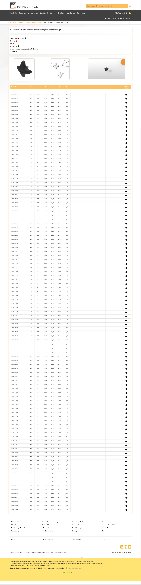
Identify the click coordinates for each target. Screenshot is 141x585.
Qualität (42, 13)
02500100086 (14, 452)
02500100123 (14, 307)
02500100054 (14, 118)
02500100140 (14, 255)
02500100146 (14, 283)
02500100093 (14, 198)
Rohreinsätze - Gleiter (109, 525)
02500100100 (14, 323)
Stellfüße (14, 525)
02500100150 (14, 493)
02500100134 (14, 477)
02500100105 (14, 388)
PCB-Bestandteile (47, 531)
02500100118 (14, 215)
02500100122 (14, 275)
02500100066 (14, 122)
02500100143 (14, 336)
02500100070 (14, 178)
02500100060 (14, 223)
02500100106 (14, 424)
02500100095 (14, 231)
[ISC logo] (24, 6)
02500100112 (14, 456)
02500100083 (14, 408)
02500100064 (14, 295)
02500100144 (14, 356)
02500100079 (14, 344)
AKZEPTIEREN (64, 572)
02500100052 (14, 110)
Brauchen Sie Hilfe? (60, 552)
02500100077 (14, 299)
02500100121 (14, 251)
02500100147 (14, 340)
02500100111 (14, 444)
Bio (103, 531)
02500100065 (14, 315)
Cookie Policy (49, 552)
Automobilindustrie (48, 540)
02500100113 (14, 469)
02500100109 (14, 412)
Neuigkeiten (70, 13)
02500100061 (14, 239)
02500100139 (14, 509)
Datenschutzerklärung (16, 552)
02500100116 (14, 186)
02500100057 (14, 162)
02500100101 (14, 348)
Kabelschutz (46, 528)
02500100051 (14, 106)
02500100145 (14, 368)
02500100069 (14, 166)
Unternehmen (33, 13)
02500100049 (14, 98)
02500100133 (14, 473)
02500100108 (14, 392)
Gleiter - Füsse (46, 525)
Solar (13, 540)
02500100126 (14, 364)
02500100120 (14, 235)
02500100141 (14, 279)
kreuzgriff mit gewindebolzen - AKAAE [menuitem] (56, 22)
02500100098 (14, 291)
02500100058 (14, 174)
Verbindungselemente (18, 528)
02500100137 (14, 497)
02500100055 (14, 130)
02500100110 (14, 428)
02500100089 (14, 138)
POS (103, 540)
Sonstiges (75, 531)
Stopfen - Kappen (77, 525)
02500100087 (14, 465)
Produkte (13, 13)
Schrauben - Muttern (78, 522)
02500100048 (14, 94)
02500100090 (14, 154)
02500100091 (14, 170)
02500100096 (14, 247)
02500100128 (14, 396)
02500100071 (14, 194)
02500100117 (14, 203)
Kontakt (61, 13)
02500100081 (14, 384)
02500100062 (14, 259)
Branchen (22, 13)
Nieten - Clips (15, 522)
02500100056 (14, 146)
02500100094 (14, 211)
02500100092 (14, 182)
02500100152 (14, 436)
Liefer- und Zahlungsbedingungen (34, 552)
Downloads (81, 13)
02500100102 (14, 360)
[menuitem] (13, 22)
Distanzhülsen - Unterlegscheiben (53, 522)
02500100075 (14, 263)
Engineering (51, 13)
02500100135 (14, 481)
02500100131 (14, 448)
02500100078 (14, 319)
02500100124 (14, 331)
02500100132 (14, 460)
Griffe (21, 22)
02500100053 (14, 114)
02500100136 (14, 489)
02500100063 (14, 287)
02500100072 (14, 207)
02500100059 (14, 190)
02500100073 (14, 227)
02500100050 (14, 102)
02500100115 (14, 158)
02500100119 (14, 219)
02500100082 (14, 404)
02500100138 (14, 505)
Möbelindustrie (76, 540)
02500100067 (14, 134)
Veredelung (15, 531)
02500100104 (14, 327)
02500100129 (14, 416)
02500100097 (14, 267)
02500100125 (14, 352)
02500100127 (14, 380)
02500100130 (14, 432)
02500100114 (14, 142)
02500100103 (14, 271)
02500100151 (14, 501)
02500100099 (14, 303)
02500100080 (14, 372)
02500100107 (14, 376)
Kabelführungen (77, 528)
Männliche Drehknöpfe (33, 22)
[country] (129, 13)
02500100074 (14, 243)
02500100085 (14, 440)
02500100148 (14, 400)
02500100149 (14, 485)
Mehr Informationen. (74, 568)
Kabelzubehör (106, 528)
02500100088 (14, 126)
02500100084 (14, 420)
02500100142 (14, 311)
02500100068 (14, 150)
